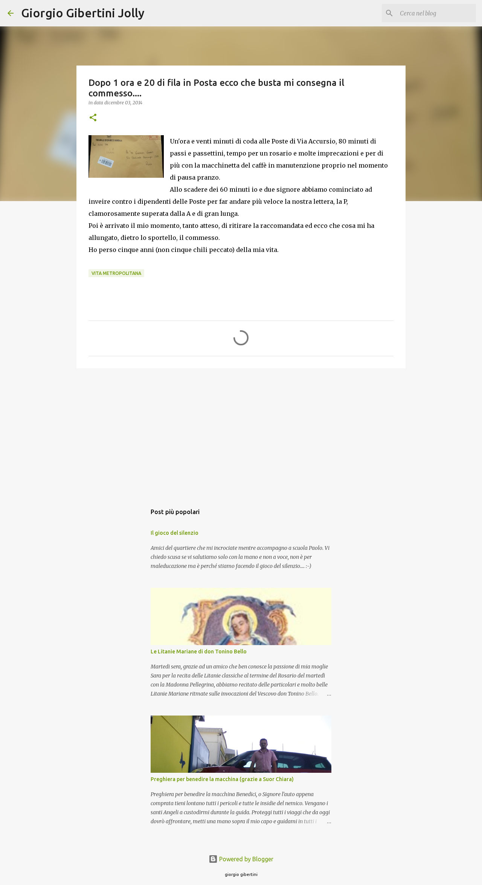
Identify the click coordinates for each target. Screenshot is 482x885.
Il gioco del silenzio (174, 533)
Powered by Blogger (245, 859)
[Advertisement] (241, 432)
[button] (93, 118)
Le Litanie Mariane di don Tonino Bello (199, 651)
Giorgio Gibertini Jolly (83, 13)
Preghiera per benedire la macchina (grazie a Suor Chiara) (222, 779)
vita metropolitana (116, 273)
